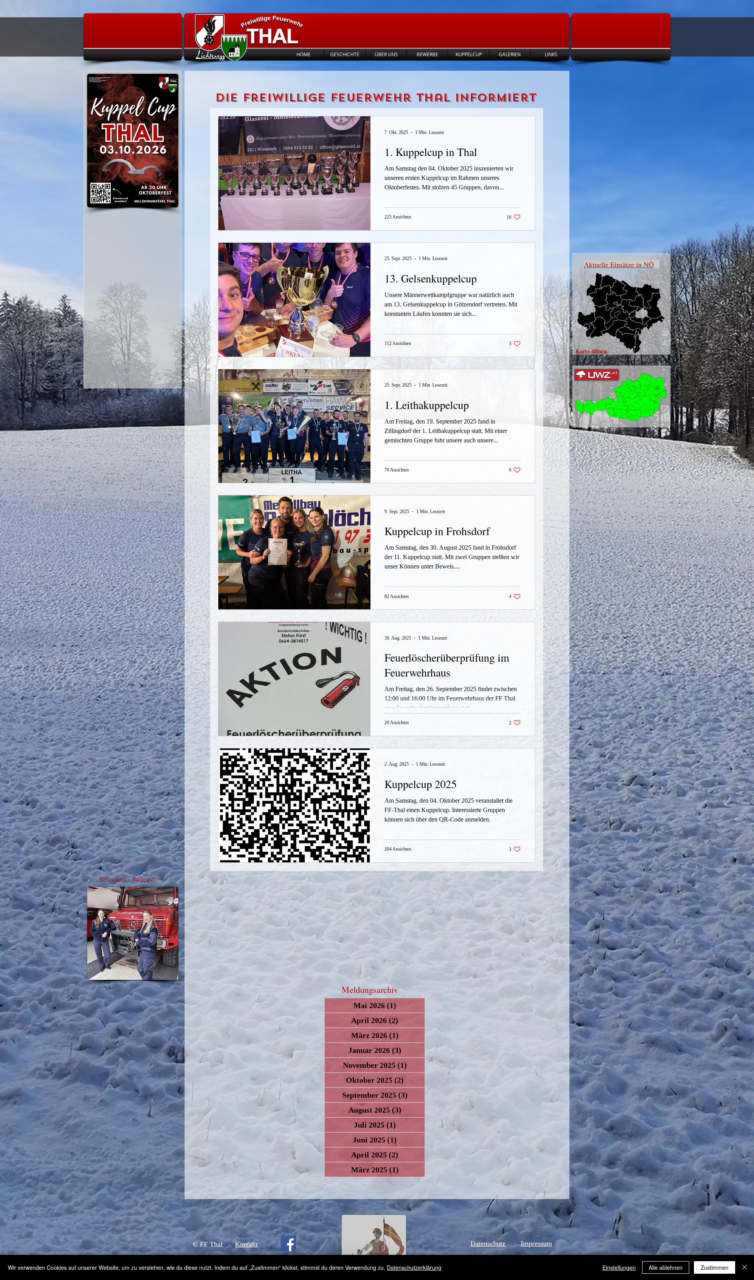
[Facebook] (288, 1243)
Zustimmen (714, 1267)
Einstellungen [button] (619, 1267)
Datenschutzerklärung (414, 1267)
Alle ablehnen (666, 1267)
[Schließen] (744, 1267)
